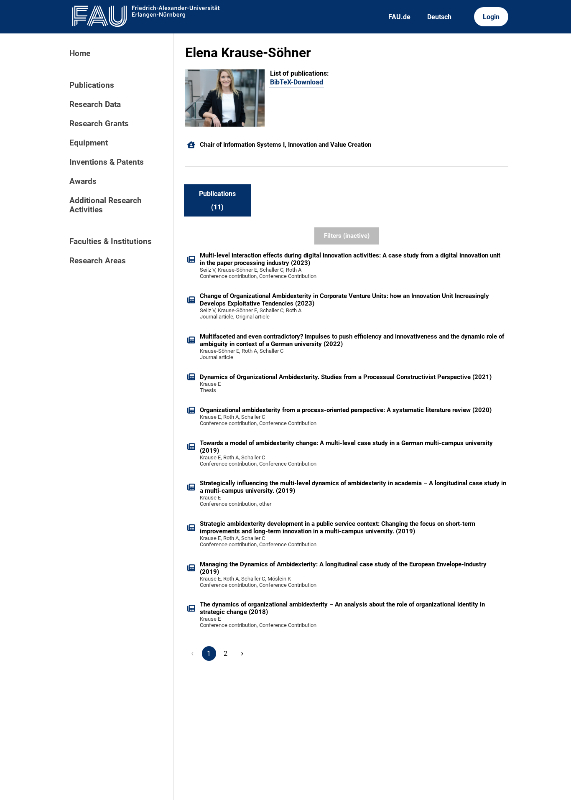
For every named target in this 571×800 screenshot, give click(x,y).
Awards (83, 181)
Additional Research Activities (105, 205)
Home (79, 53)
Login (491, 17)
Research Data (95, 104)
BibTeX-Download (296, 82)
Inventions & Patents (106, 162)
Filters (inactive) (347, 235)
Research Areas (97, 260)
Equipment (88, 143)
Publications (91, 85)
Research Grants (99, 123)
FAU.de (399, 17)
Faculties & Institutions (110, 241)
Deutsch (439, 17)
